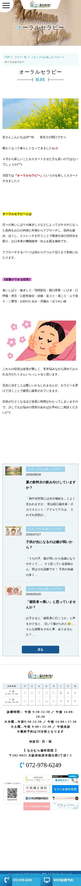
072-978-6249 (43, 765)
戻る (40, 649)
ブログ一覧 (20, 57)
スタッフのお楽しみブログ (46, 57)
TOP (7, 57)
